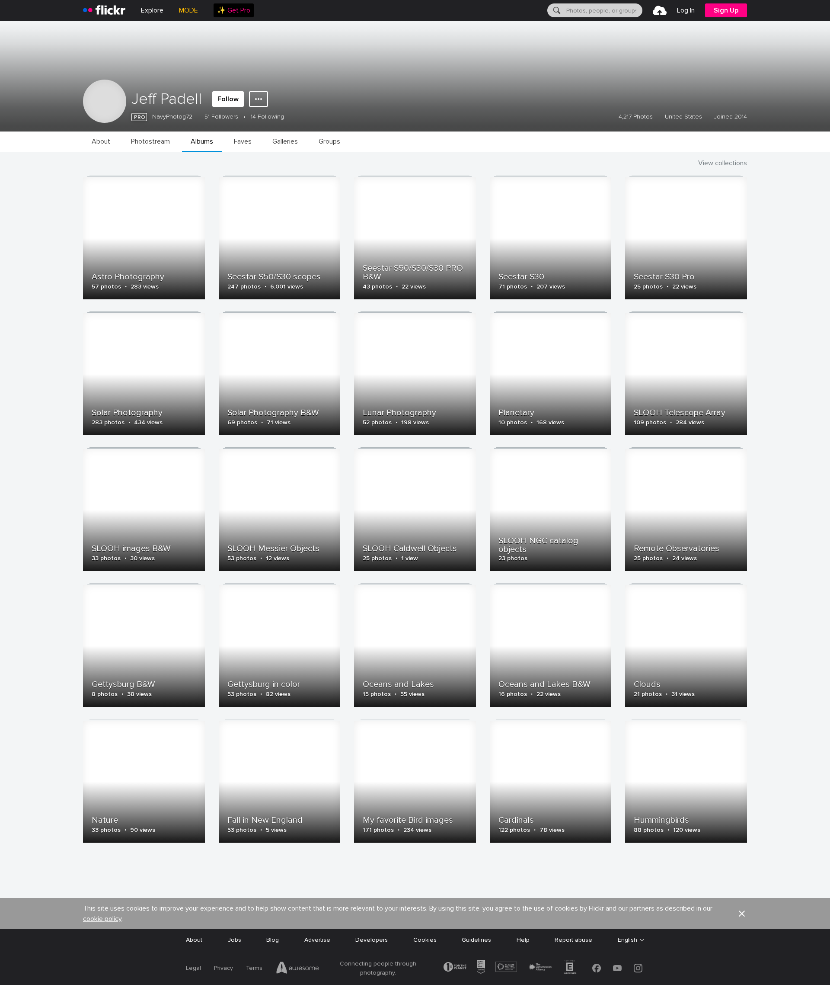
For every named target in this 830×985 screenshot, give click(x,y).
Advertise (317, 939)
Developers (371, 939)
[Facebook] (596, 968)
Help (523, 939)
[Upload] (660, 10)
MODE (188, 10)
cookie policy (102, 918)
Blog (272, 939)
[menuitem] (233, 10)
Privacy (223, 968)
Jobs (234, 939)
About (194, 939)
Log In (686, 10)
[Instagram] (638, 968)
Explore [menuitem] (152, 10)
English (627, 940)
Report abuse (573, 939)
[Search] (556, 10)
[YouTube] (617, 968)
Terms (254, 968)
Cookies (425, 939)
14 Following (267, 116)
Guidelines (476, 939)
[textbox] (603, 10)
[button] (742, 913)
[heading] (104, 10)
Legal (193, 968)
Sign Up (726, 10)
